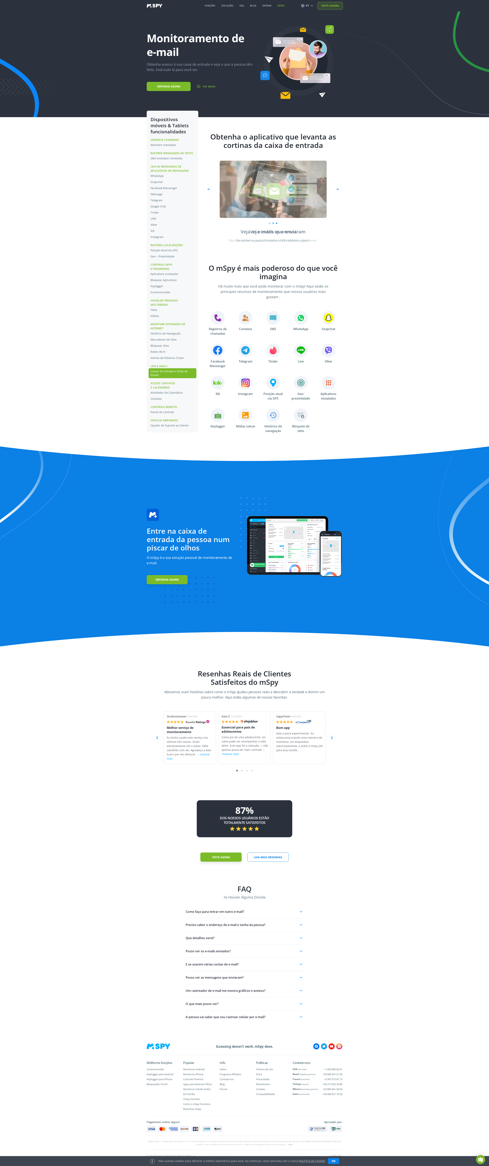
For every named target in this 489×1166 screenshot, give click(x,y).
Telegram (157, 200)
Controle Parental (193, 1079)
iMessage (157, 194)
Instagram (157, 237)
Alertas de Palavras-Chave (167, 358)
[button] (244, 911)
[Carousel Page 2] (273, 223)
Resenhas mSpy (192, 1109)
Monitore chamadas (163, 145)
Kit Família (189, 1094)
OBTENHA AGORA (168, 86)
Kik (152, 231)
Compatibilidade (265, 1094)
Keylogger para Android (160, 1074)
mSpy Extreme (191, 1099)
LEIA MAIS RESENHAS (268, 857)
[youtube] (332, 1046)
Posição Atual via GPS (164, 250)
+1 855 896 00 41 (333, 1069)
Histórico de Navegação (166, 333)
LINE (153, 218)
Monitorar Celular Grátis (196, 1089)
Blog (222, 1084)
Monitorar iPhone (193, 1074)
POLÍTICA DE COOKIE (312, 1161)
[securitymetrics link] (317, 1129)
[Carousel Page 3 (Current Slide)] (276, 223)
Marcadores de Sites (164, 339)
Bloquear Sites (160, 345)
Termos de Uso (264, 1069)
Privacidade (262, 1079)
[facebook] (316, 1046)
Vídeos (155, 316)
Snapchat (157, 182)
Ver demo (209, 86)
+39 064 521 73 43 (332, 1094)
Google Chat (158, 206)
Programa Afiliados (230, 1074)
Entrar (266, 5)
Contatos (156, 398)
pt (307, 5)
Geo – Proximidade (162, 256)
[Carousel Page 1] (269, 223)
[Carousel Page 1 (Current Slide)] (237, 771)
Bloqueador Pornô (157, 1084)
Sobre (223, 1069)
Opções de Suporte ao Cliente (170, 425)
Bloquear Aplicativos (164, 280)
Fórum (223, 1089)
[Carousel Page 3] (247, 770)
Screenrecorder (160, 292)
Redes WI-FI (158, 352)
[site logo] (154, 6)
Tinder (155, 212)
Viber (154, 224)
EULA (259, 1074)
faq (242, 5)
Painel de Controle (162, 412)
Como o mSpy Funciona (196, 1104)
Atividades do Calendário (167, 392)
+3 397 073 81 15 (333, 1079)
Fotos (154, 310)
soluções (227, 5)
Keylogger (157, 286)
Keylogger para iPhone (159, 1079)
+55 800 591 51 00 (332, 1074)
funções (210, 5)
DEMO (281, 5)
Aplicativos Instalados (164, 274)
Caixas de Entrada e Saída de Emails (169, 373)
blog (253, 5)
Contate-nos (227, 1079)
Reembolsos (263, 1084)
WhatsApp (157, 176)
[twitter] (324, 1046)
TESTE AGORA (330, 5)
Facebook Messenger (164, 188)
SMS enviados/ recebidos (167, 158)
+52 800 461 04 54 (332, 1089)
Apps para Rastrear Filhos (197, 1084)
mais (290, 1144)
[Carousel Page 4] (252, 770)
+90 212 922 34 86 (332, 1084)
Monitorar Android (194, 1069)
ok (333, 1161)
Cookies (260, 1089)
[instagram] (339, 1046)
